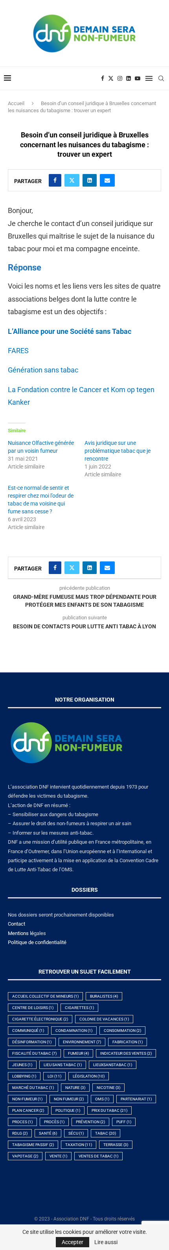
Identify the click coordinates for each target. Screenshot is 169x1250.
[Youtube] (137, 78)
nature (75, 1087)
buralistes (104, 996)
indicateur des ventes (126, 1053)
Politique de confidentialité (37, 942)
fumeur (78, 1053)
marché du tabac (33, 1087)
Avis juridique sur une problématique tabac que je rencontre (117, 451)
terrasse (115, 1145)
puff (123, 1122)
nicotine (108, 1087)
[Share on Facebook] (55, 180)
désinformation (31, 1042)
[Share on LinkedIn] (90, 180)
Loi (54, 1076)
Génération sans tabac (43, 370)
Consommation (122, 1030)
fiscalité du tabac (34, 1053)
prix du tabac (109, 1110)
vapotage (25, 1156)
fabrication (127, 1042)
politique (67, 1110)
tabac (105, 1133)
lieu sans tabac (63, 1065)
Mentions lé (21, 933)
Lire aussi (106, 1242)
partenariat (136, 1099)
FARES (18, 350)
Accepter (72, 1242)
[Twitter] (111, 78)
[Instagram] (120, 78)
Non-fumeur (27, 1099)
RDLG (20, 1133)
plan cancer (28, 1110)
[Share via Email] (107, 180)
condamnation (73, 1030)
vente (58, 1156)
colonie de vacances (104, 1019)
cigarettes (79, 1008)
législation (89, 1076)
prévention (90, 1122)
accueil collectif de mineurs (45, 996)
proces (22, 1122)
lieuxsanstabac (112, 1065)
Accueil (16, 103)
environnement (82, 1042)
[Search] (161, 78)
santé (48, 1133)
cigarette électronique (40, 1019)
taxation (78, 1145)
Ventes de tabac (98, 1156)
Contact (16, 924)
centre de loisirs (32, 1008)
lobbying (24, 1076)
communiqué (28, 1030)
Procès (54, 1122)
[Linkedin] (128, 78)
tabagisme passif (33, 1145)
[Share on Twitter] (71, 180)
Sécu (76, 1133)
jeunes (22, 1065)
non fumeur (69, 1099)
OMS (102, 1099)
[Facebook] (102, 78)
